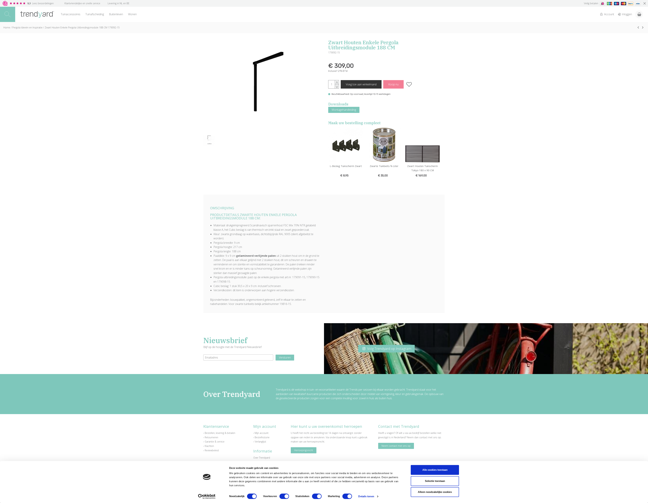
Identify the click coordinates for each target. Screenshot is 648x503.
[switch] (284, 496)
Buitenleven (116, 14)
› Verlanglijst (259, 441)
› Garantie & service (213, 441)
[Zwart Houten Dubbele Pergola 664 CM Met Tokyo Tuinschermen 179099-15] (643, 27)
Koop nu (393, 84)
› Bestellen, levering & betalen (219, 433)
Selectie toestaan (435, 481)
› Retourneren (210, 437)
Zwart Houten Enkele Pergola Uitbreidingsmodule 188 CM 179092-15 (82, 27)
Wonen (132, 14)
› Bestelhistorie (261, 437)
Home (6, 27)
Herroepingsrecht (303, 450)
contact (423, 437)
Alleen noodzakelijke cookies (435, 491)
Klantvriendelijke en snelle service (82, 3)
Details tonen (366, 496)
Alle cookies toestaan (435, 469)
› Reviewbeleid (211, 450)
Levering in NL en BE (118, 3)
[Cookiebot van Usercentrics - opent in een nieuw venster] (207, 496)
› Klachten (208, 446)
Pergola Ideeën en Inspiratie (27, 27)
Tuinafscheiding (94, 14)
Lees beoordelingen (40, 3)
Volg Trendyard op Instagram (388, 348)
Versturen (285, 357)
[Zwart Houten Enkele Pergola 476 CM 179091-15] (638, 27)
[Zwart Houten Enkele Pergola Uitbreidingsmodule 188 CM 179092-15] (261, 86)
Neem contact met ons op (396, 445)
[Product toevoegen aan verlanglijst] (409, 84)
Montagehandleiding (344, 110)
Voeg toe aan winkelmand (361, 84)
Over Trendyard (261, 457)
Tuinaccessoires (70, 14)
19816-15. (286, 304)
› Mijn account (260, 433)
